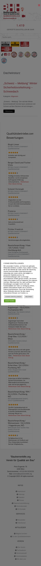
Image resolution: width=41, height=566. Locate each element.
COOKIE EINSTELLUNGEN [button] (13, 296)
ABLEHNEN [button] (28, 296)
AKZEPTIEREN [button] (9, 301)
